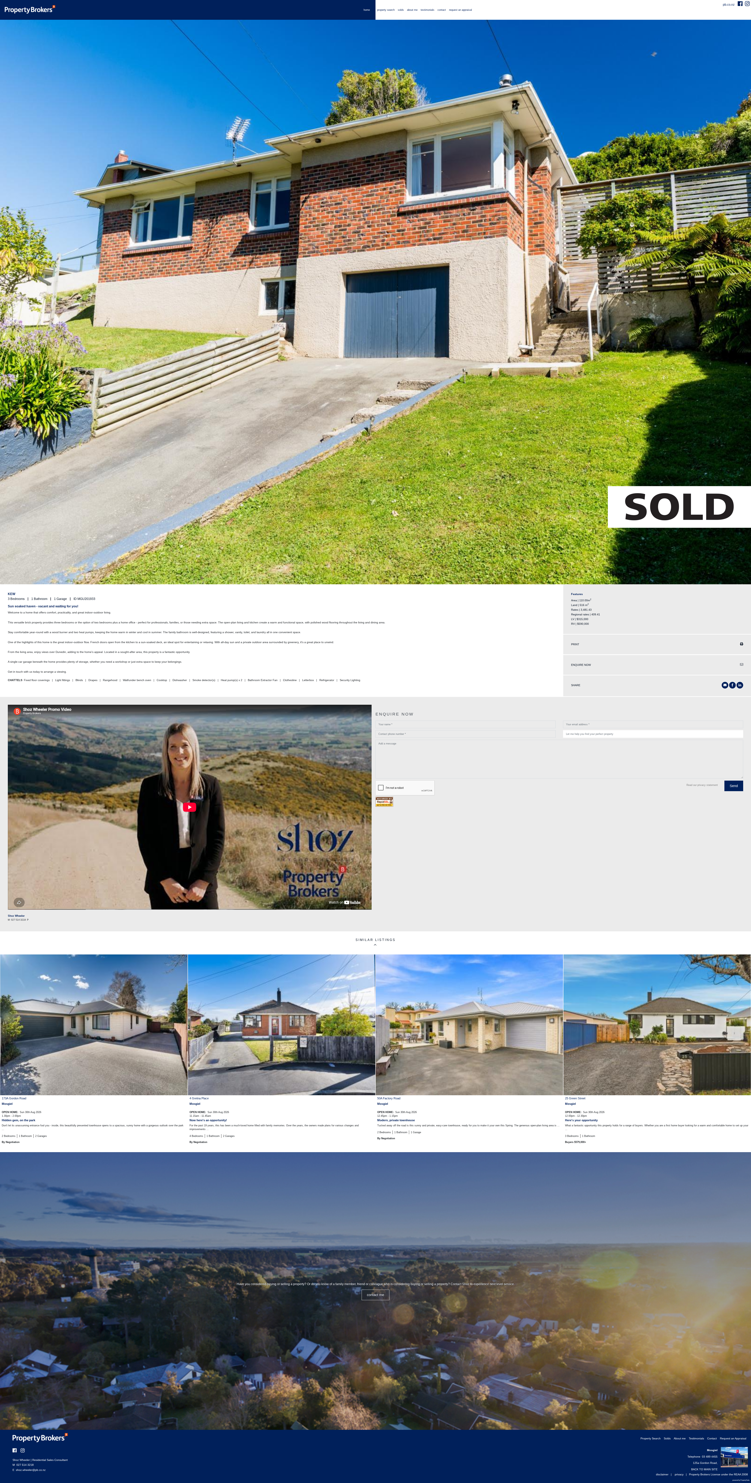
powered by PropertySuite (740, 1480)
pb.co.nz (729, 4)
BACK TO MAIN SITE (704, 1469)
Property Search (386, 9)
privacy (679, 1474)
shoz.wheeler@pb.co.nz (31, 1469)
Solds (401, 9)
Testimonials (427, 9)
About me (412, 9)
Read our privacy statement (702, 785)
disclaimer (662, 1474)
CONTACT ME (375, 1295)
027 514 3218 (23, 1464)
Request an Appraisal (460, 9)
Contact (441, 9)
